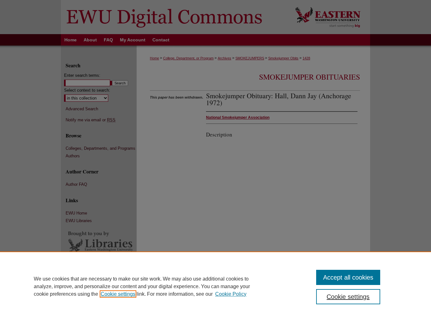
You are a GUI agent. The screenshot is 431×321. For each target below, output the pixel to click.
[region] (215, 286)
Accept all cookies (348, 277)
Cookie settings (118, 294)
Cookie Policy (230, 294)
